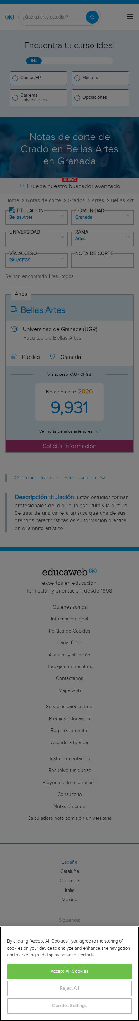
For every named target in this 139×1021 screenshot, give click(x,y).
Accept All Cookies (69, 971)
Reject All (69, 988)
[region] (69, 973)
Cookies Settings (69, 1006)
